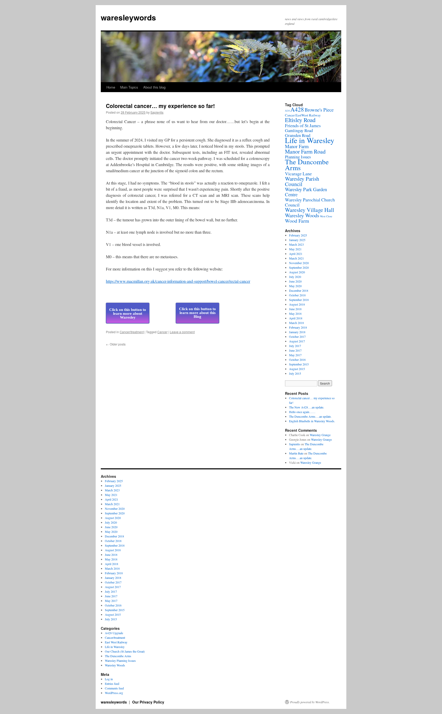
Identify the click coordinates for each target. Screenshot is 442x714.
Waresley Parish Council (302, 181)
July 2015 (295, 373)
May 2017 (295, 355)
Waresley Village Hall (309, 209)
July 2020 (295, 277)
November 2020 (299, 263)
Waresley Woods (302, 215)
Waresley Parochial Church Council (310, 202)
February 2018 (298, 327)
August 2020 (297, 272)
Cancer (162, 332)
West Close (326, 216)
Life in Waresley (309, 140)
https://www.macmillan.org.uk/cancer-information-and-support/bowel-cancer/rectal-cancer (178, 281)
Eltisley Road (300, 120)
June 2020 (295, 281)
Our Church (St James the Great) (125, 651)
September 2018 (299, 300)
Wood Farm (297, 220)
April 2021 (295, 254)
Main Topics (129, 87)
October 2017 (297, 336)
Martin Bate (296, 453)
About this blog (154, 87)
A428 (297, 109)
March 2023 (296, 244)
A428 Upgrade (114, 633)
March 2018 (296, 323)
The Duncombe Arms (307, 164)
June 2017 (295, 350)
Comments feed (114, 688)
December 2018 (298, 290)
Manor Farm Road (305, 151)
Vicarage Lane (298, 173)
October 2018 (297, 295)
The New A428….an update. (306, 407)
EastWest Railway (308, 115)
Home (110, 87)
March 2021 (296, 258)
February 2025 (298, 235)
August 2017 (297, 341)
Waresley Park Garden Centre (306, 192)
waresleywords (128, 17)
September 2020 (299, 267)
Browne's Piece (319, 109)
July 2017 (295, 346)
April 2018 (295, 318)
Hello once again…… (302, 412)
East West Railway (116, 642)
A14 (287, 110)
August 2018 (297, 304)
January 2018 (297, 332)
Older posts (116, 344)
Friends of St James (303, 125)
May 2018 (295, 313)
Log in (109, 679)
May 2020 (295, 286)
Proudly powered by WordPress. (310, 702)
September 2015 (299, 364)
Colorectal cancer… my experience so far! (160, 106)
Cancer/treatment (132, 332)
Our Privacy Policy (148, 702)
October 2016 (297, 360)
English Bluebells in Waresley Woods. (312, 421)
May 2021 (295, 249)
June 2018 (295, 309)
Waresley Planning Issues (120, 660)
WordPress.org (114, 693)
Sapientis (156, 112)
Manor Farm (297, 146)
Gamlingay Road (299, 130)
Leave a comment (182, 332)
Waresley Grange (320, 435)
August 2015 (297, 369)
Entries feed (112, 683)
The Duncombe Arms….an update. (310, 416)
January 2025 (297, 240)
